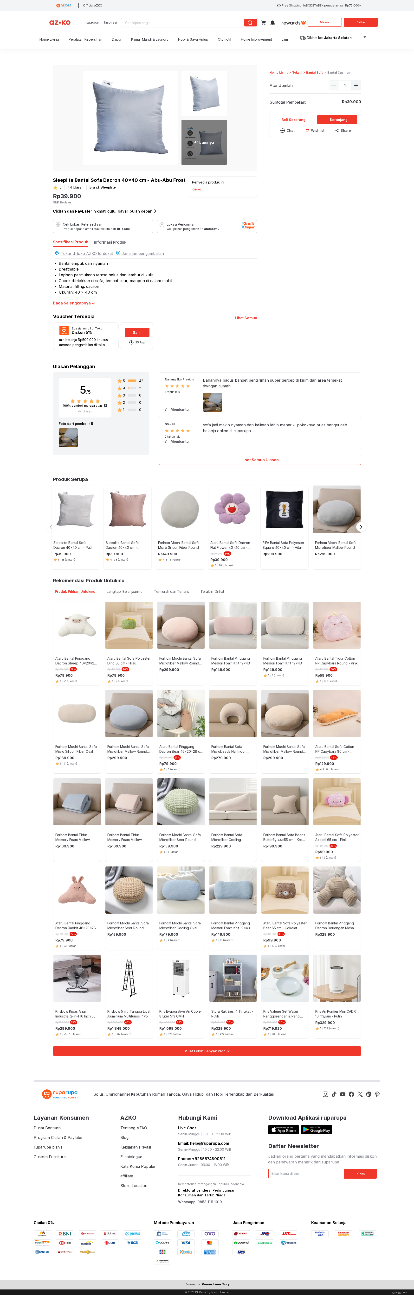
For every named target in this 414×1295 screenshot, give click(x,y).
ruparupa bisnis (48, 1147)
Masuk (324, 22)
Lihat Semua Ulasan (260, 459)
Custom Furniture (50, 1156)
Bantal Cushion (338, 72)
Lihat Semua (246, 318)
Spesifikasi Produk (70, 242)
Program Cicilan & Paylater (58, 1137)
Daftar (360, 22)
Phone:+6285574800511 (201, 1158)
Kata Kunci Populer (138, 1166)
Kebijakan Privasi (135, 1147)
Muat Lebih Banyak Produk (207, 1051)
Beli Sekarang (293, 120)
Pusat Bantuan (47, 1127)
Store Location (133, 1185)
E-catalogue (131, 1156)
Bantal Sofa (314, 72)
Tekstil (297, 72)
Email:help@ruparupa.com (203, 1143)
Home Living (279, 72)
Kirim (360, 1174)
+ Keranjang (337, 120)
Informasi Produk (110, 242)
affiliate (126, 1176)
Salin (137, 332)
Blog (124, 1137)
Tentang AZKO (133, 1127)
